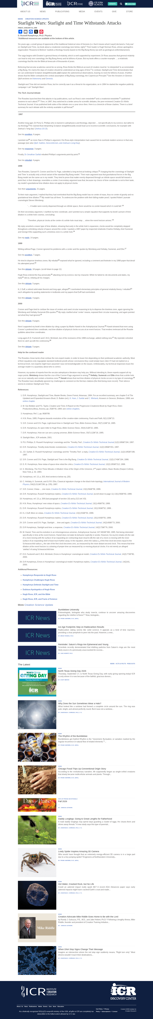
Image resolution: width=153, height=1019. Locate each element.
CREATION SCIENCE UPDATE (37, 19)
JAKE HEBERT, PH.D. (66, 653)
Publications (62, 12)
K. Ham (73, 398)
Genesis (49, 79)
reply (27, 238)
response (29, 149)
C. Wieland (93, 398)
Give (114, 12)
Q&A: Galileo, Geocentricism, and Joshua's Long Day (56, 143)
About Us (25, 12)
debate (28, 269)
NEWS (20, 19)
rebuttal (28, 160)
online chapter (29, 401)
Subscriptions (106, 1011)
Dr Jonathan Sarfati (33, 154)
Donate (112, 4)
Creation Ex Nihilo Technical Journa (77, 508)
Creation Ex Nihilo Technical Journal (98, 442)
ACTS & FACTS (121, 664)
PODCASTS (131, 664)
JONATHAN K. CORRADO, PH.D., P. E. (71, 712)
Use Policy (99, 1009)
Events (98, 12)
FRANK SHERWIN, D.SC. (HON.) (69, 618)
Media (82, 12)
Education (60, 1006)
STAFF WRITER (64, 680)
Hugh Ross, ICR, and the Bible (36, 594)
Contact (114, 1011)
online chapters (72, 409)
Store (129, 12)
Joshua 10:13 (41, 129)
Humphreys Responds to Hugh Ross (39, 575)
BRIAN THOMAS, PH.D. (67, 636)
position (28, 134)
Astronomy (36, 79)
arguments (31, 189)
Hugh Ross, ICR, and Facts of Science (40, 599)
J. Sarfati (80, 398)
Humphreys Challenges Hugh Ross (39, 580)
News (43, 12)
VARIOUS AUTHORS (66, 807)
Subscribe (131, 4)
